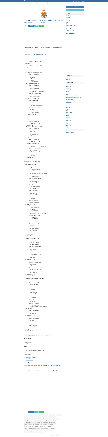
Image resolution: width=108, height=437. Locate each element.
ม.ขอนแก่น (68, 88)
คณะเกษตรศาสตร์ (36, 422)
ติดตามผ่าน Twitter (75, 10)
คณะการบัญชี (30, 415)
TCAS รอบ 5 (68, 20)
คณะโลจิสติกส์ (48, 426)
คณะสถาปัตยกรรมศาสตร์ (28, 420)
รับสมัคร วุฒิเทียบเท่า (28, 430)
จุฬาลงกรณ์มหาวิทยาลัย (71, 84)
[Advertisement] (34, 37)
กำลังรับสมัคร (27, 3)
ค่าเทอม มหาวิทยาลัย (70, 132)
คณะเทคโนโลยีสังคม (28, 424)
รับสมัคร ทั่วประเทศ (44, 428)
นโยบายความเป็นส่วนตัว (71, 133)
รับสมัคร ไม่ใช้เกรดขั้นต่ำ (28, 432)
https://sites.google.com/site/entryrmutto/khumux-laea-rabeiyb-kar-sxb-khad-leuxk (42, 370)
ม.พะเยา (68, 110)
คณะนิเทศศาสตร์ (52, 415)
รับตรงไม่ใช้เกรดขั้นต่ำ (70, 33)
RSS (69, 136)
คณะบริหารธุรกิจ (59, 415)
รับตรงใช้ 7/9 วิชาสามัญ (71, 28)
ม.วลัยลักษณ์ (68, 120)
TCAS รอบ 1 (68, 15)
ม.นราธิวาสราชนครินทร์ (71, 105)
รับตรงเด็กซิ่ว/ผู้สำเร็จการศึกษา (72, 27)
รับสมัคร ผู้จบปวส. (52, 428)
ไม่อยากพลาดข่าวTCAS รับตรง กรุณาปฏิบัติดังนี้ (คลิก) (36, 54)
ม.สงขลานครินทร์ (69, 125)
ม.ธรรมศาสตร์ (69, 102)
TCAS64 (39, 3)
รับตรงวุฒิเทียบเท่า (70, 23)
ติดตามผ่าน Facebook (75, 6)
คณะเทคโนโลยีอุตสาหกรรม (48, 424)
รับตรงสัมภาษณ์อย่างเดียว (71, 25)
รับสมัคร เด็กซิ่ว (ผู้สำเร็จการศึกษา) (38, 430)
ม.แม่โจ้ (67, 115)
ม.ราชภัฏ (68, 118)
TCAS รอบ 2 (68, 17)
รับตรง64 (50, 3)
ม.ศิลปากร (68, 123)
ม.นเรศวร (68, 107)
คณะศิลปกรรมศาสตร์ (48, 418)
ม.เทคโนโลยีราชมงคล (70, 99)
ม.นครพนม (68, 104)
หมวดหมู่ (79, 1)
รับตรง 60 (38, 428)
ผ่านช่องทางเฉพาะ (29, 360)
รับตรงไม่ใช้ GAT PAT (70, 32)
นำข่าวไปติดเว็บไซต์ (58, 3)
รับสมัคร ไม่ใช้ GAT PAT (50, 430)
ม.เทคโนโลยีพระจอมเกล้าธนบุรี (72, 95)
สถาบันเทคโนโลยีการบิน (38, 432)
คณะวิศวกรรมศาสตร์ (40, 418)
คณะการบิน (36, 415)
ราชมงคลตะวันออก (43, 22)
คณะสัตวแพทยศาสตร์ (51, 420)
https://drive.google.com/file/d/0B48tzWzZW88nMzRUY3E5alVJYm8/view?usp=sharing (43, 365)
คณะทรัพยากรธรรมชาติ (43, 415)
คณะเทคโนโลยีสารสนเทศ (37, 424)
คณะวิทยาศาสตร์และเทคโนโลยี (29, 418)
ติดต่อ (83, 1)
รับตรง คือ (45, 3)
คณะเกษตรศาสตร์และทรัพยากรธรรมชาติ (48, 422)
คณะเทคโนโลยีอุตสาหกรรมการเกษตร (31, 426)
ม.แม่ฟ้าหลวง (68, 117)
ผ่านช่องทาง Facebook (30, 357)
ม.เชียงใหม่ (68, 89)
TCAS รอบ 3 (68, 18)
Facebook (66, 136)
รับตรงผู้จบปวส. (69, 22)
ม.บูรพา (67, 109)
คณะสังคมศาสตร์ (37, 420)
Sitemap (70, 136)
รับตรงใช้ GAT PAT (70, 30)
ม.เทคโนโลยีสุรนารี (70, 100)
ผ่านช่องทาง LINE (29, 358)
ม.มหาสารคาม (69, 112)
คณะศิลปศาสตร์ (56, 418)
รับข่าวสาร (75, 1)
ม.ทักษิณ (68, 91)
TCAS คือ (34, 3)
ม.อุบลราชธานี (69, 126)
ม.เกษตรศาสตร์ (69, 86)
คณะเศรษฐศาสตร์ (42, 426)
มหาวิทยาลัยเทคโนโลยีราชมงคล (30, 428)
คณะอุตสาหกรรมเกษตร (28, 422)
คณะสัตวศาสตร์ (44, 420)
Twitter (67, 136)
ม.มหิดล (67, 113)
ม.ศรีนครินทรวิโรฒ (70, 122)
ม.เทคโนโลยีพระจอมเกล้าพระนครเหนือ (74, 97)
